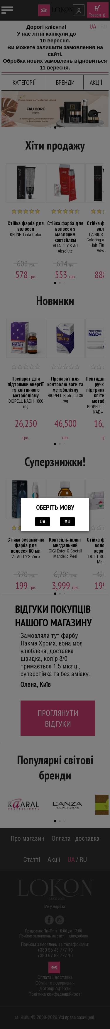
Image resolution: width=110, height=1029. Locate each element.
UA (42, 522)
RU (67, 522)
